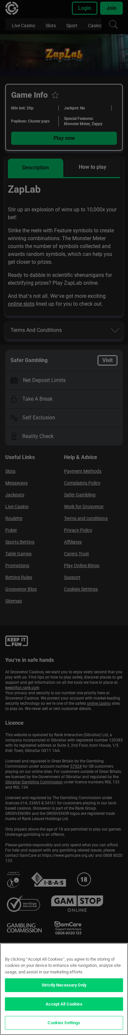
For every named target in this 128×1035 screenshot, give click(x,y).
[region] (64, 989)
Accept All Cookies (64, 1004)
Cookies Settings (64, 1022)
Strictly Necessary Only (64, 985)
